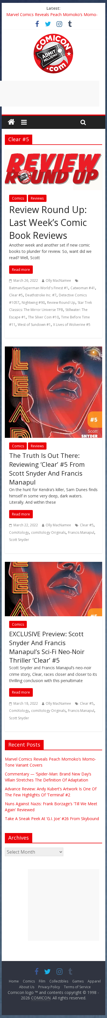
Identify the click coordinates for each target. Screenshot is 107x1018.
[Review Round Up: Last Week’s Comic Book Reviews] (53, 152)
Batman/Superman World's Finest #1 (38, 287)
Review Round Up (61, 302)
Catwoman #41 (82, 287)
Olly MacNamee (58, 280)
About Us (26, 986)
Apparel (94, 981)
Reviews (37, 198)
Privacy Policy (49, 986)
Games (78, 981)
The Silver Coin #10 (43, 317)
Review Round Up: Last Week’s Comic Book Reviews (48, 222)
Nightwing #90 (33, 302)
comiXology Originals (48, 532)
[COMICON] (53, 35)
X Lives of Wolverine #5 (71, 324)
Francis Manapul (81, 532)
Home (14, 981)
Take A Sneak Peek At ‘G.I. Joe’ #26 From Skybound (52, 818)
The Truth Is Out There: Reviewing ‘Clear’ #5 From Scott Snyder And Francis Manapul (47, 468)
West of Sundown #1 (34, 324)
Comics (18, 198)
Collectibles (58, 981)
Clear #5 (16, 295)
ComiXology (19, 532)
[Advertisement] (63, 905)
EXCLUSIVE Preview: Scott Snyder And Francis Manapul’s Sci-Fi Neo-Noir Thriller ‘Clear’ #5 (46, 646)
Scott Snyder (19, 539)
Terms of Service (77, 986)
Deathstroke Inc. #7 (40, 295)
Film (42, 981)
